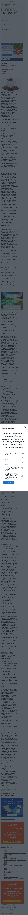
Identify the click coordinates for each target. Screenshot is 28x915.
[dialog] (14, 457)
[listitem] (14, 454)
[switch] (22, 457)
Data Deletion (5, 488)
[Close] (25, 427)
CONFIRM (8, 482)
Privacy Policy (22, 488)
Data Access (14, 488)
